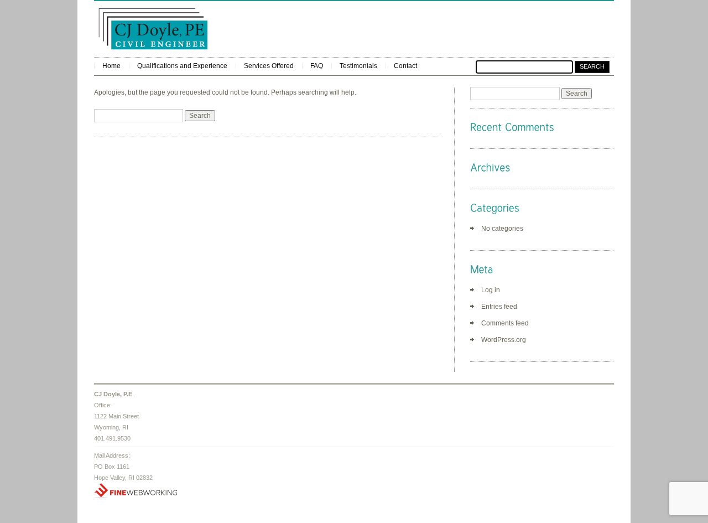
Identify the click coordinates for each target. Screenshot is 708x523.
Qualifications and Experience (182, 66)
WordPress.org (503, 340)
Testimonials (358, 66)
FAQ (316, 66)
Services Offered (269, 66)
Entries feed (499, 306)
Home (111, 66)
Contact (405, 66)
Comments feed (505, 323)
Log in (490, 290)
